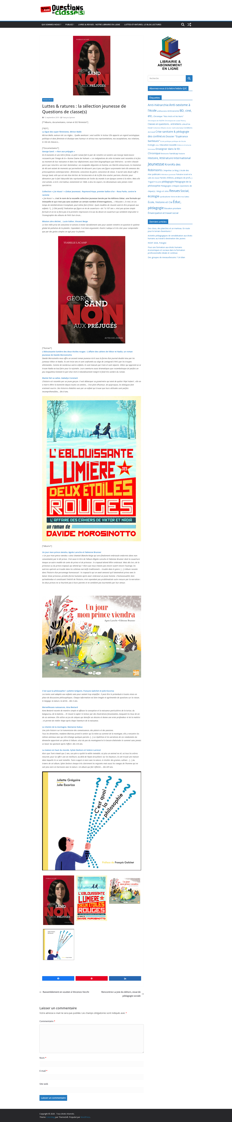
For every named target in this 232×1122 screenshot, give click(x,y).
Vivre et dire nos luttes (180, 196)
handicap (173, 153)
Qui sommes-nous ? (51, 24)
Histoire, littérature (160, 158)
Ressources (47, 100)
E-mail (43, 1070)
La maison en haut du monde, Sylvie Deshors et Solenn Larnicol (71, 750)
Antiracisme (173, 111)
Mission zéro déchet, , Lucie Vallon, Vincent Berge (65, 221)
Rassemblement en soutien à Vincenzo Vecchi (66, 991)
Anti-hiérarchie (158, 105)
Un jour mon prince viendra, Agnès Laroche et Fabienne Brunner (71, 552)
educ (157, 145)
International (182, 158)
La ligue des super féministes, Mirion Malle (61, 131)
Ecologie (151, 145)
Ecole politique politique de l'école (173, 141)
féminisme (165, 153)
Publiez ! (69, 24)
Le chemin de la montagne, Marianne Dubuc (62, 727)
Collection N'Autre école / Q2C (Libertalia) (168, 128)
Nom (42, 1057)
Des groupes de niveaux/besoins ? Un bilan (166, 257)
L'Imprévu (166, 170)
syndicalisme (165, 196)
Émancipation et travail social (163, 212)
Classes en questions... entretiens (164, 124)
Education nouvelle (168, 144)
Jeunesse (156, 164)
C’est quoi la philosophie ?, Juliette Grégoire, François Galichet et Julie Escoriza (78, 691)
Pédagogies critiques (170, 186)
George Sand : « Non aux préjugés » (58, 151)
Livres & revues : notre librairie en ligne (99, 24)
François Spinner (68, 117)
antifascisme (162, 111)
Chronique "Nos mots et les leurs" (168, 116)
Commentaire (47, 1021)
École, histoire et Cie (160, 202)
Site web (43, 1083)
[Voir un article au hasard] (189, 24)
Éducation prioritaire (172, 208)
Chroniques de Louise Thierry (175, 121)
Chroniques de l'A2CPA (156, 121)
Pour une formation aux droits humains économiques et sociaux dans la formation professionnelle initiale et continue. (166, 250)
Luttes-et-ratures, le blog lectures (142, 24)
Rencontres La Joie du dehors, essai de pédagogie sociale (121, 993)
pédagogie (168, 181)
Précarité (157, 182)
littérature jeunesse (168, 174)
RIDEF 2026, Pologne (157, 243)
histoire (182, 153)
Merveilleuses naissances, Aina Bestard (60, 707)
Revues (174, 190)
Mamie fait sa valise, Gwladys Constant (60, 378)
